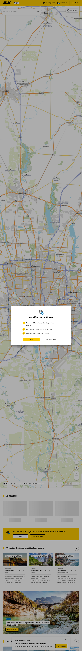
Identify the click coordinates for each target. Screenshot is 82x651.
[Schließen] (66, 310)
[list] (41, 328)
